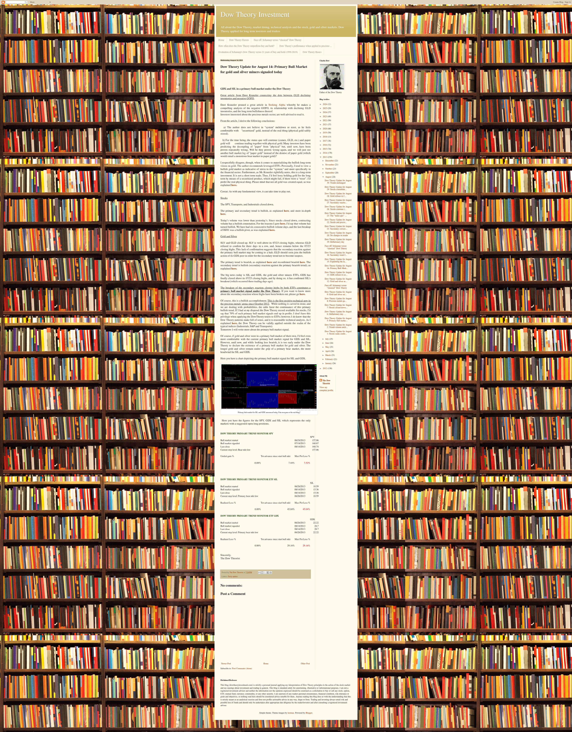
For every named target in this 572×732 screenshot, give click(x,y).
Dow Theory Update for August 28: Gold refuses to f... (338, 194)
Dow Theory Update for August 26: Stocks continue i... (338, 207)
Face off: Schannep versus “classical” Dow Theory (277, 39)
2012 (325, 368)
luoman (291, 712)
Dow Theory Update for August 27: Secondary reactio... (338, 201)
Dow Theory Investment (254, 14)
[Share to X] (265, 572)
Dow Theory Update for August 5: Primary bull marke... (338, 319)
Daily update (233, 576)
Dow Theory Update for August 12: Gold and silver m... (338, 280)
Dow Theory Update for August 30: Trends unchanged (338, 181)
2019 (325, 132)
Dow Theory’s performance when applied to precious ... (305, 45)
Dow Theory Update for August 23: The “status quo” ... (338, 214)
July (327, 338)
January (328, 363)
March (328, 355)
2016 (325, 144)
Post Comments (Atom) (242, 668)
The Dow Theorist (326, 382)
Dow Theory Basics (312, 51)
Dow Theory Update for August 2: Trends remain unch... (338, 326)
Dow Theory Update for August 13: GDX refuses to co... (338, 273)
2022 (325, 120)
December (329, 160)
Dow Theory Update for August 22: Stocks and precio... (338, 221)
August (328, 176)
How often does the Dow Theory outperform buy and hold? (246, 45)
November (330, 164)
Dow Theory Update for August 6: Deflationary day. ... (338, 312)
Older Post (305, 663)
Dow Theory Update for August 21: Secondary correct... (338, 227)
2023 (325, 116)
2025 (325, 108)
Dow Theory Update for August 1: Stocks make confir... (338, 332)
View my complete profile (326, 389)
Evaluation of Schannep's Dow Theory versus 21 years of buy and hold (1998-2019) (258, 51)
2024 (325, 112)
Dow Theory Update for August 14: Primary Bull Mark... (338, 267)
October (329, 168)
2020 (325, 128)
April (327, 351)
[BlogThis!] (262, 572)
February (329, 359)
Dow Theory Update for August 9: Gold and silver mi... (338, 293)
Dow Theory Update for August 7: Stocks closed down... (338, 306)
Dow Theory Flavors (239, 39)
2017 (325, 140)
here (233, 185)
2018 (325, 136)
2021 (325, 124)
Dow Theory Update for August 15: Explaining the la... (338, 260)
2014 (325, 152)
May (327, 346)
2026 (325, 104)
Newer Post (226, 663)
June (327, 342)
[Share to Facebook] (267, 572)
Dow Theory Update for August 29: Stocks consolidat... (338, 188)
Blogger (309, 712)
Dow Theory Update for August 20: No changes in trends (338, 234)
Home (221, 39)
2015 (325, 148)
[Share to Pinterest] (270, 572)
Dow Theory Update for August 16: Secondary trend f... (338, 253)
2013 (325, 157)
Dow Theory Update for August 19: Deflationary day (338, 240)
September (330, 172)
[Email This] (259, 572)
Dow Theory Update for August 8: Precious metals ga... (338, 299)
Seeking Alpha (277, 104)
